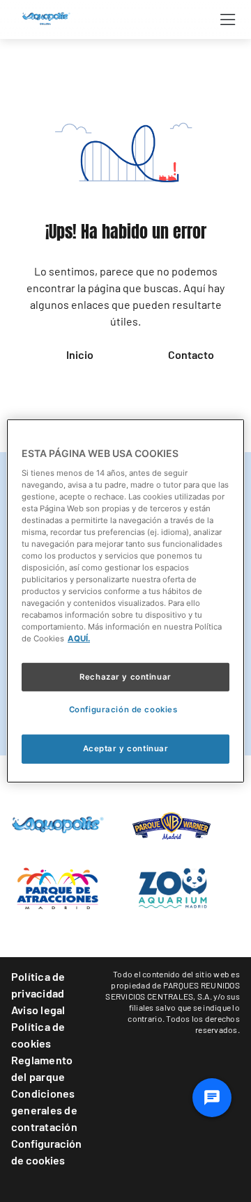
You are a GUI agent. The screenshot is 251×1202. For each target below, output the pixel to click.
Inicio (79, 354)
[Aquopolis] (57, 824)
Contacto (191, 354)
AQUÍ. (79, 638)
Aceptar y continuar (126, 748)
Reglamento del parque (42, 1068)
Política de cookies (38, 1035)
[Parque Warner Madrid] (171, 824)
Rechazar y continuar (125, 676)
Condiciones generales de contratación (44, 1110)
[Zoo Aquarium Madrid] (171, 887)
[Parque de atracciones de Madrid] (57, 887)
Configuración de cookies (46, 1152)
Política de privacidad (38, 985)
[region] (125, 601)
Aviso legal (38, 1009)
